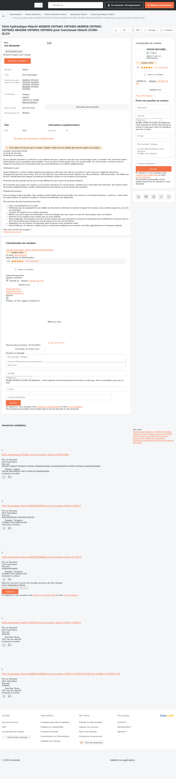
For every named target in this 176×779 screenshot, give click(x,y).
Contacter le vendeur (17, 61)
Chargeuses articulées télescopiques (149, 440)
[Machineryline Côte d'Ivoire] (16, 5)
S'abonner (10, 592)
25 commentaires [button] (32, 261)
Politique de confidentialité (52, 727)
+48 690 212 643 (36, 281)
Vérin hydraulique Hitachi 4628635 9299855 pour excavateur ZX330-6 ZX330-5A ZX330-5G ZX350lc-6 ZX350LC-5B (61, 674)
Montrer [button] (25, 281)
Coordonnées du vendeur (13, 731)
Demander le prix (15, 51)
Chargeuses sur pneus (158, 434)
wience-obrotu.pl (13, 289)
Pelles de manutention (155, 438)
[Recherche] (51, 5)
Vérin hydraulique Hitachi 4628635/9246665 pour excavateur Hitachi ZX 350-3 (41, 557)
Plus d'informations (144, 96)
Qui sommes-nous (10, 722)
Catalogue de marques (51, 741)
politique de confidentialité (48, 407)
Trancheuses (139, 432)
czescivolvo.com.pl (14, 291)
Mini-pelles (166, 432)
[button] (116, 30)
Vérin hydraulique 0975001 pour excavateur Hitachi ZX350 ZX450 (35, 454)
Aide (4, 727)
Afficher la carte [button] (54, 322)
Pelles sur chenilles (153, 432)
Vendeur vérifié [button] (17, 253)
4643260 (26, 87)
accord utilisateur (75, 407)
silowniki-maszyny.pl (14, 293)
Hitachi (25, 69)
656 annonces (20, 255)
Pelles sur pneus (140, 434)
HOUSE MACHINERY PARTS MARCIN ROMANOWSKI (29, 250)
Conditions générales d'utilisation (55, 722)
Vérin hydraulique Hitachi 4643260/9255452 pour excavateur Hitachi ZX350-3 (41, 506)
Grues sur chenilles (147, 436)
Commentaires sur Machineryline (55, 736)
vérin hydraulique (29, 75)
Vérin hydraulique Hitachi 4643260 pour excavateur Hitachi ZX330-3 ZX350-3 (41, 622)
